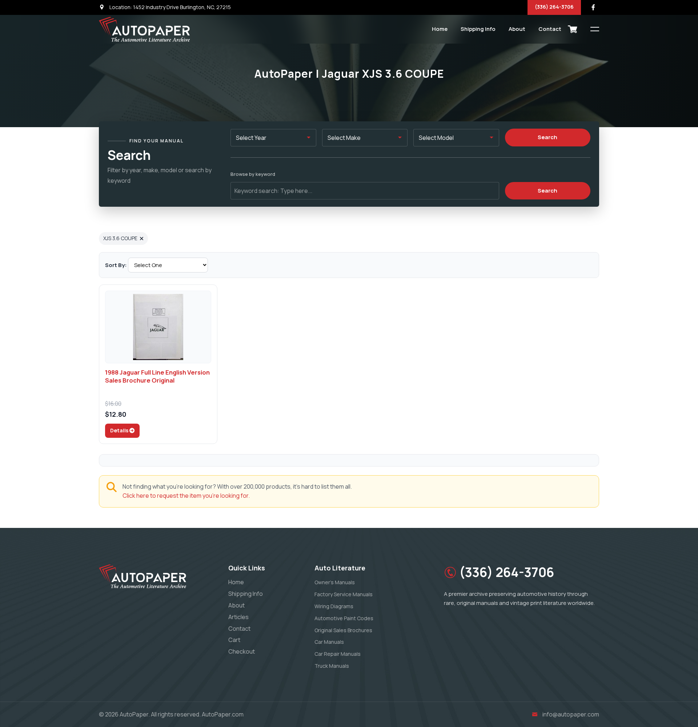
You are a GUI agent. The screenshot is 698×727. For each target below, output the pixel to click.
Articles (238, 617)
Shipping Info (478, 29)
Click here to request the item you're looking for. (186, 496)
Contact (549, 29)
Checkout (241, 651)
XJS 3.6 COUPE (120, 238)
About (517, 29)
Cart (234, 640)
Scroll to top (16, 365)
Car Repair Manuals (337, 653)
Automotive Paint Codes (343, 618)
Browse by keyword (252, 174)
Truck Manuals (331, 665)
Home (440, 29)
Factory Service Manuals (343, 594)
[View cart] (572, 29)
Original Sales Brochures (343, 630)
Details (119, 430)
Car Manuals (329, 641)
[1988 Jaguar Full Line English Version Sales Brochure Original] (158, 327)
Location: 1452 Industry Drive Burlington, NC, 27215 (169, 7)
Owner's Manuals (334, 582)
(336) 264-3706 (554, 6)
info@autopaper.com (570, 714)
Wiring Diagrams (333, 606)
